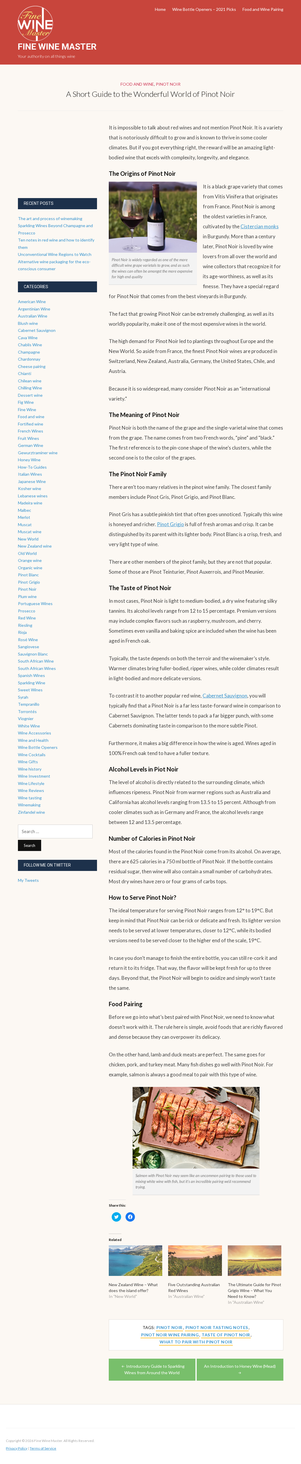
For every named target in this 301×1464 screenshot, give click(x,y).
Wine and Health (33, 740)
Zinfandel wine (31, 812)
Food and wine (137, 84)
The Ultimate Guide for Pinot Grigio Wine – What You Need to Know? (254, 1290)
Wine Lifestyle (31, 783)
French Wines (30, 430)
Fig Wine (26, 402)
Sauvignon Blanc (33, 653)
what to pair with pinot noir (196, 1341)
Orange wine (30, 560)
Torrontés (27, 711)
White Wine (29, 725)
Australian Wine (32, 315)
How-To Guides (32, 467)
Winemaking (29, 804)
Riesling (25, 625)
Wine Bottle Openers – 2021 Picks (204, 9)
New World (28, 538)
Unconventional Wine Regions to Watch (54, 254)
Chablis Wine (30, 344)
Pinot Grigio (170, 524)
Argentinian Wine (34, 308)
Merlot (24, 517)
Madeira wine (30, 502)
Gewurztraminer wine (38, 452)
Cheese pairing (32, 366)
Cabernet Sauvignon (225, 696)
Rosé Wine (28, 639)
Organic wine (30, 567)
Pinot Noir (168, 84)
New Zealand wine (35, 545)
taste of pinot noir (226, 1334)
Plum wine (27, 596)
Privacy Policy (16, 1448)
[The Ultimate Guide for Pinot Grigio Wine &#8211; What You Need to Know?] (255, 1260)
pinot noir (169, 1327)
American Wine (32, 301)
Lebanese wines (33, 495)
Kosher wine (29, 488)
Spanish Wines (31, 675)
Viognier (26, 718)
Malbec (24, 510)
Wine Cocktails (32, 754)
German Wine (30, 445)
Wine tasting (30, 797)
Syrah (23, 697)
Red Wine (27, 617)
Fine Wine (27, 409)
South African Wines (37, 668)
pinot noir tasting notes (216, 1327)
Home (160, 9)
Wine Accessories (34, 732)
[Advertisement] (62, 159)
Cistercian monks (259, 226)
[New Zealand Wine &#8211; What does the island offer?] (136, 1260)
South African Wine (36, 660)
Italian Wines (30, 474)
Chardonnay (29, 359)
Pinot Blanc (28, 574)
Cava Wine (28, 337)
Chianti (24, 373)
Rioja (22, 632)
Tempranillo (28, 704)
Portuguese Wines (35, 603)
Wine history (29, 768)
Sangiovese (28, 646)
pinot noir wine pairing (170, 1334)
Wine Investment (34, 776)
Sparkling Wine (31, 682)
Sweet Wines (30, 689)
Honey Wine (29, 459)
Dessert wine (30, 395)
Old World (27, 553)
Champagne (29, 351)
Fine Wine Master (57, 46)
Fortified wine (30, 423)
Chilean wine (29, 380)
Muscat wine (29, 531)
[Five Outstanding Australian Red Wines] (195, 1260)
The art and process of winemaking (50, 218)
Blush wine (28, 323)
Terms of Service (43, 1448)
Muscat (25, 524)
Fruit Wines (28, 438)
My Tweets (28, 880)
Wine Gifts (28, 761)
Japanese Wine (32, 481)
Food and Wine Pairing (263, 9)
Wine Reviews (31, 790)
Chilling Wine (30, 387)
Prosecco (26, 610)
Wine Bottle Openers (38, 747)
